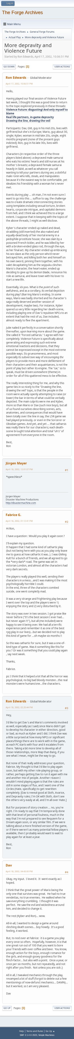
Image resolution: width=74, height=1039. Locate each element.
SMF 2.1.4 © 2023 (28, 1035)
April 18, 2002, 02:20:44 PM (19, 707)
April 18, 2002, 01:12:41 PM (19, 520)
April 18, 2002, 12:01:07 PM (19, 469)
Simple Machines (46, 1035)
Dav (9, 865)
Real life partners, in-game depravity (30, 117)
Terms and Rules (34, 1031)
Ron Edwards (16, 77)
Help (21, 1031)
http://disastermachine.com (21, 503)
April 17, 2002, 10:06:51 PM (19, 83)
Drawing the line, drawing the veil (28, 120)
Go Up (7, 1008)
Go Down (9, 66)
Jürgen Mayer (16, 463)
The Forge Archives (22, 12)
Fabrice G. (13, 515)
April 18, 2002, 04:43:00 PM (19, 871)
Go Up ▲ (50, 1031)
